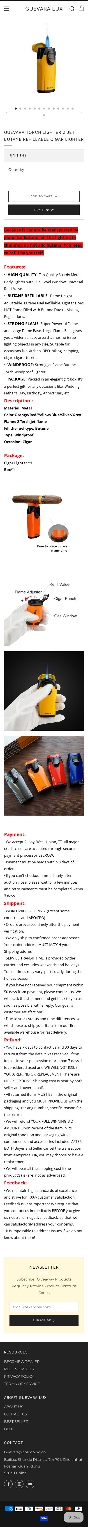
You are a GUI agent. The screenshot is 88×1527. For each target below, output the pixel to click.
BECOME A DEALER (22, 1362)
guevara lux (44, 9)
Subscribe (42, 1320)
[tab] (16, 109)
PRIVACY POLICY (19, 1376)
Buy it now (44, 209)
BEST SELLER (16, 1421)
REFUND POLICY (19, 1369)
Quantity (16, 169)
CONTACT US (15, 1414)
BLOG (9, 1429)
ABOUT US (13, 1407)
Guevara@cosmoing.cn (25, 1452)
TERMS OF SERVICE (22, 1384)
